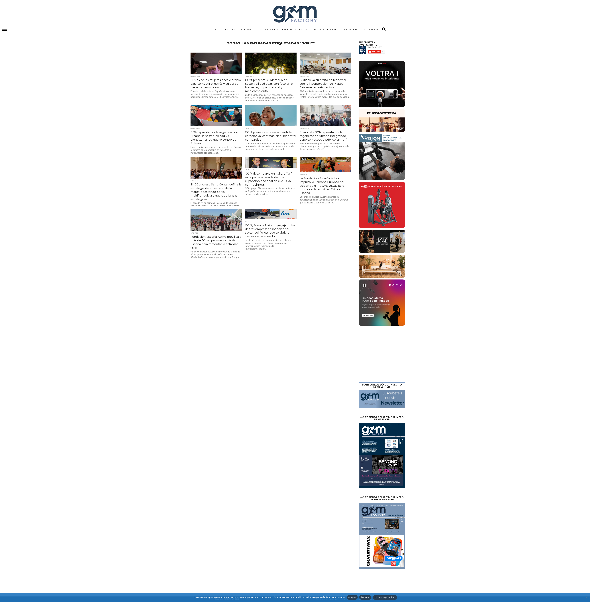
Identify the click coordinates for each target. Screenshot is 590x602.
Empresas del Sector (294, 29)
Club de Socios (269, 29)
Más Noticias (351, 29)
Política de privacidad (384, 597)
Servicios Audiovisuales (325, 29)
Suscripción (370, 29)
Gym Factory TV (247, 29)
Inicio (217, 29)
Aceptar (352, 597)
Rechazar (365, 597)
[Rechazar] (586, 597)
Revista (229, 29)
